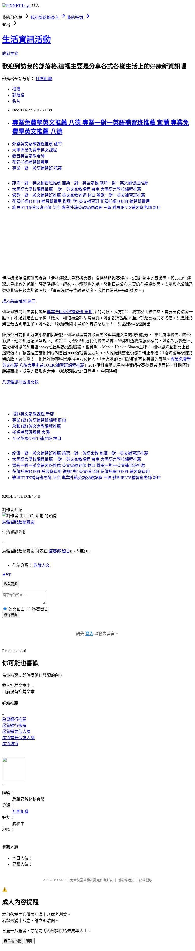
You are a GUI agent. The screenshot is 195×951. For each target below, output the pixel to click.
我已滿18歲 (12, 941)
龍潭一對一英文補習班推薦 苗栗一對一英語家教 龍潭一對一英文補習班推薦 (80, 183)
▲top (6, 574)
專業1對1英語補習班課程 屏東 (39, 420)
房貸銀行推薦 (14, 719)
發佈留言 (10, 615)
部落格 (18, 95)
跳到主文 (10, 53)
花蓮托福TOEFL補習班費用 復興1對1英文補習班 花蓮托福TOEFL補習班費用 (81, 201)
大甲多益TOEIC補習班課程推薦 (55, 365)
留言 (66, 551)
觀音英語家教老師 (28, 156)
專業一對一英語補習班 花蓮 (37, 168)
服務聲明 (145, 880)
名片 (16, 101)
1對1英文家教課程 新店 (33, 414)
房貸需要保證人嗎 (18, 738)
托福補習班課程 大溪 (31, 432)
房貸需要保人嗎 (16, 731)
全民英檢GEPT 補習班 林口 (36, 438)
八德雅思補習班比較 (20, 382)
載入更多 (10, 584)
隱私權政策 (126, 880)
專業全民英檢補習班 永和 (69, 312)
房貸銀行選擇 (14, 725)
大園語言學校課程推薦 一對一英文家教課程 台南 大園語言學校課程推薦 (76, 189)
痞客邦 (55, 551)
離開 (29, 941)
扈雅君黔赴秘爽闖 (18, 522)
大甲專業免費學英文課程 (34, 150)
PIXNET (59, 880)
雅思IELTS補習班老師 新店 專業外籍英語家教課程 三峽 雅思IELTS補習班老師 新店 (86, 207)
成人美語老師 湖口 (19, 301)
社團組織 (44, 79)
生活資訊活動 (26, 39)
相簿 (16, 89)
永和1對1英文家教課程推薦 (36, 426)
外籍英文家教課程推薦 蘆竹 (37, 144)
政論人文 (42, 565)
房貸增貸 (10, 744)
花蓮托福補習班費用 (30, 162)
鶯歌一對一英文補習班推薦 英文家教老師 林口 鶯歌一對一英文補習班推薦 (78, 195)
